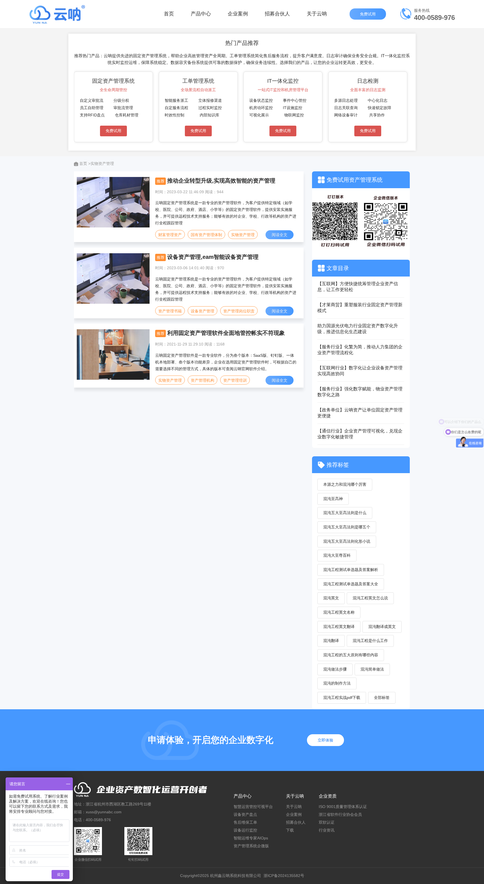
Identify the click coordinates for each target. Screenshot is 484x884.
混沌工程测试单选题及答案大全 (350, 584)
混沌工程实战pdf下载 (341, 697)
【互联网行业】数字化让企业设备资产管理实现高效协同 (359, 370)
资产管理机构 (202, 380)
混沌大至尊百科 (337, 555)
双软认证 (326, 822)
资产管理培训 (235, 380)
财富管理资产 (170, 234)
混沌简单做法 (372, 669)
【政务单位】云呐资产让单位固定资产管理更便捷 (359, 413)
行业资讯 (326, 830)
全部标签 (382, 697)
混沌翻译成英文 (382, 626)
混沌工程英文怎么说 (370, 598)
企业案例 (238, 14)
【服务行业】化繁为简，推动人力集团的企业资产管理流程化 (359, 349)
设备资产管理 (202, 311)
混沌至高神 (333, 498)
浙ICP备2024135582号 (284, 875)
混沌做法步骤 (335, 669)
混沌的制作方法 (337, 683)
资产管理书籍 (170, 311)
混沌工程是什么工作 (370, 640)
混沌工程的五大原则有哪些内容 (350, 655)
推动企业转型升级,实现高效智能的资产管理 (221, 181)
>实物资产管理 (101, 163)
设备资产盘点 (245, 814)
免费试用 (368, 14)
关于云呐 (317, 14)
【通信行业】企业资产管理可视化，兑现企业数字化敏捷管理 (359, 434)
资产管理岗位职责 (239, 311)
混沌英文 (331, 598)
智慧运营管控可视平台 (253, 806)
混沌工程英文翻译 (339, 626)
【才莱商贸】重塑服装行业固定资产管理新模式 (359, 307)
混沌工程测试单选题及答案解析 (350, 569)
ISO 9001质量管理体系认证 (343, 806)
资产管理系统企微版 (251, 846)
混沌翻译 (331, 640)
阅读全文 (279, 234)
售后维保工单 (245, 822)
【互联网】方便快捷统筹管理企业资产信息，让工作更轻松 (357, 286)
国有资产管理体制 (206, 234)
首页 (169, 14)
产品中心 (201, 14)
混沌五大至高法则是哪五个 (346, 527)
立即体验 (325, 740)
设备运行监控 (245, 830)
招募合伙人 (277, 14)
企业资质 (328, 796)
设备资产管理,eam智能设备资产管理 (213, 257)
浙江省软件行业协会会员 (340, 814)
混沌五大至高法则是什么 (344, 512)
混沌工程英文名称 (339, 612)
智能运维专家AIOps (251, 838)
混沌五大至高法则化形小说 (346, 541)
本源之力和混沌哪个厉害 (344, 484)
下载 (290, 830)
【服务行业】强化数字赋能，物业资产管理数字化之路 (359, 391)
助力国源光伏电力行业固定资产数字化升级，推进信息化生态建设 (357, 328)
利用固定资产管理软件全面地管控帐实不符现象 (226, 333)
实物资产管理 (243, 234)
